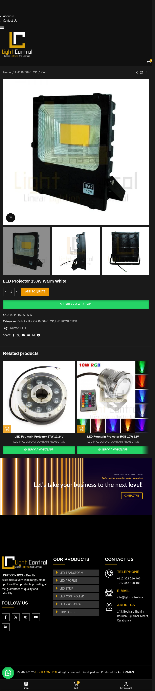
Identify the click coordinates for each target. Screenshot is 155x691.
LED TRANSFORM (71, 573)
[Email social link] (23, 335)
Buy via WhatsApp (40, 449)
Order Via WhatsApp (77, 304)
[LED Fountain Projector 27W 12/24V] (39, 397)
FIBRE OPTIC (68, 612)
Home (7, 72)
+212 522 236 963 (128, 578)
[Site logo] (17, 44)
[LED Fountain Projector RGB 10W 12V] (113, 397)
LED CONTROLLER (72, 596)
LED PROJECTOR (26, 72)
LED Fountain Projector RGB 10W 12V (113, 436)
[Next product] (146, 72)
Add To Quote (35, 291)
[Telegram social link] (38, 335)
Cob (43, 72)
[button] (76, 304)
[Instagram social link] (26, 617)
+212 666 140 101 (128, 583)
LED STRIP (66, 588)
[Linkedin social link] (28, 335)
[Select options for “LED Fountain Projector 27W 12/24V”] (7, 429)
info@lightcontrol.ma (130, 597)
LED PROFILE (68, 580)
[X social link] (18, 335)
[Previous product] (136, 72)
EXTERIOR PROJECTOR (39, 321)
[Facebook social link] (13, 335)
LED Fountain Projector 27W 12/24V (39, 436)
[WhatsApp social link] (33, 335)
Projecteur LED (18, 328)
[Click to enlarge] (10, 217)
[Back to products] (141, 72)
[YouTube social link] (36, 617)
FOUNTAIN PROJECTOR (50, 441)
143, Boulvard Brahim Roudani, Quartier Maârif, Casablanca (133, 616)
